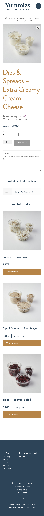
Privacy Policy (22, 489)
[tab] (22, 170)
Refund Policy (22, 492)
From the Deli (18, 156)
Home (10, 18)
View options (18, 264)
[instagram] (19, 498)
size (4, 131)
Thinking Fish (30, 507)
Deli (12, 156)
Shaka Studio (30, 504)
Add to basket (21, 142)
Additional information (11, 170)
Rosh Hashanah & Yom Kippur (23, 18)
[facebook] (23, 498)
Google (22, 456)
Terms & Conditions (22, 486)
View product (12, 271)
